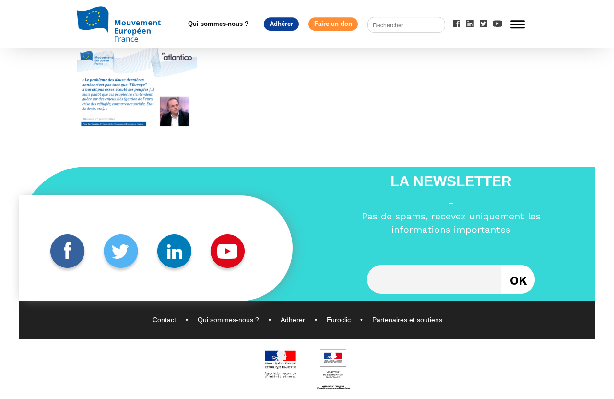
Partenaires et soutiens (407, 320)
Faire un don (333, 23)
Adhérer (281, 23)
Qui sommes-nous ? (218, 23)
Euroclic (339, 320)
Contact (164, 320)
